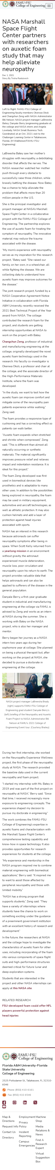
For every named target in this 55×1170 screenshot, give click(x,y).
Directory (8, 1137)
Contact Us (9, 1132)
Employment (27, 1117)
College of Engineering (18, 1073)
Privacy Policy (23, 1124)
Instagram (14, 1103)
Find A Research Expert (41, 1144)
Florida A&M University (19, 1065)
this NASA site (22, 988)
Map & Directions (8, 1119)
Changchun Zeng (13, 341)
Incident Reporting (25, 1134)
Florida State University (24, 1067)
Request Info (10, 1126)
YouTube (4, 1107)
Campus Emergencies (27, 1143)
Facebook (4, 1103)
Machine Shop (41, 1119)
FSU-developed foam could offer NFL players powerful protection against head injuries (26, 1010)
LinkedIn (25, 1103)
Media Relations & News (43, 1130)
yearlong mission (15, 551)
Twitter (35, 1103)
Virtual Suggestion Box (43, 1157)
